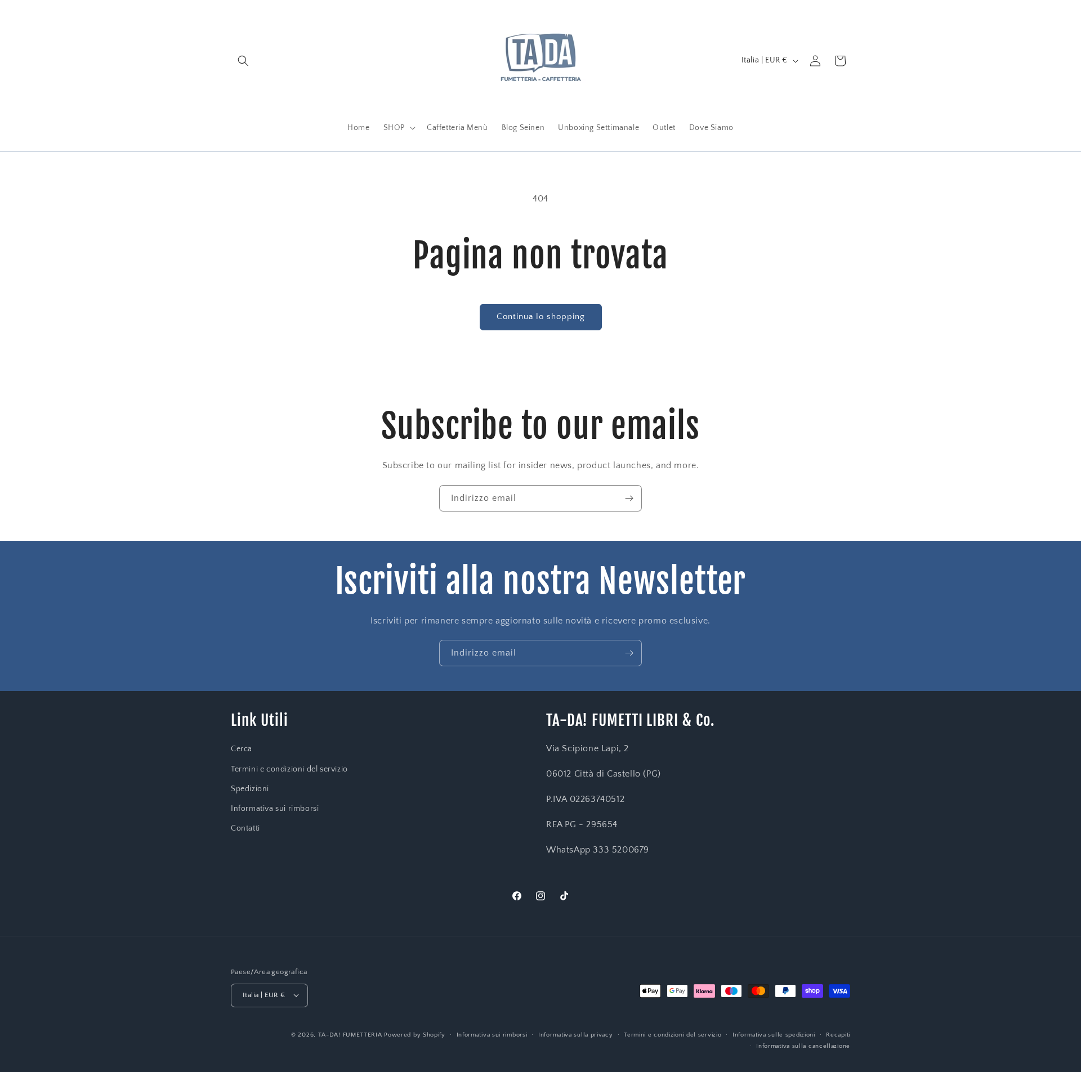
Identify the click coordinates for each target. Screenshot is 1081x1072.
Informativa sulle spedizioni (773, 1034)
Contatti (245, 828)
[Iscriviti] (629, 498)
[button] (243, 60)
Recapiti (838, 1034)
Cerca (241, 749)
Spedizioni (250, 788)
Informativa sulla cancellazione (803, 1045)
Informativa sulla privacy (575, 1034)
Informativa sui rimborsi (275, 808)
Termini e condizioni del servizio (289, 769)
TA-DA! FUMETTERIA (350, 1034)
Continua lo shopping (541, 316)
